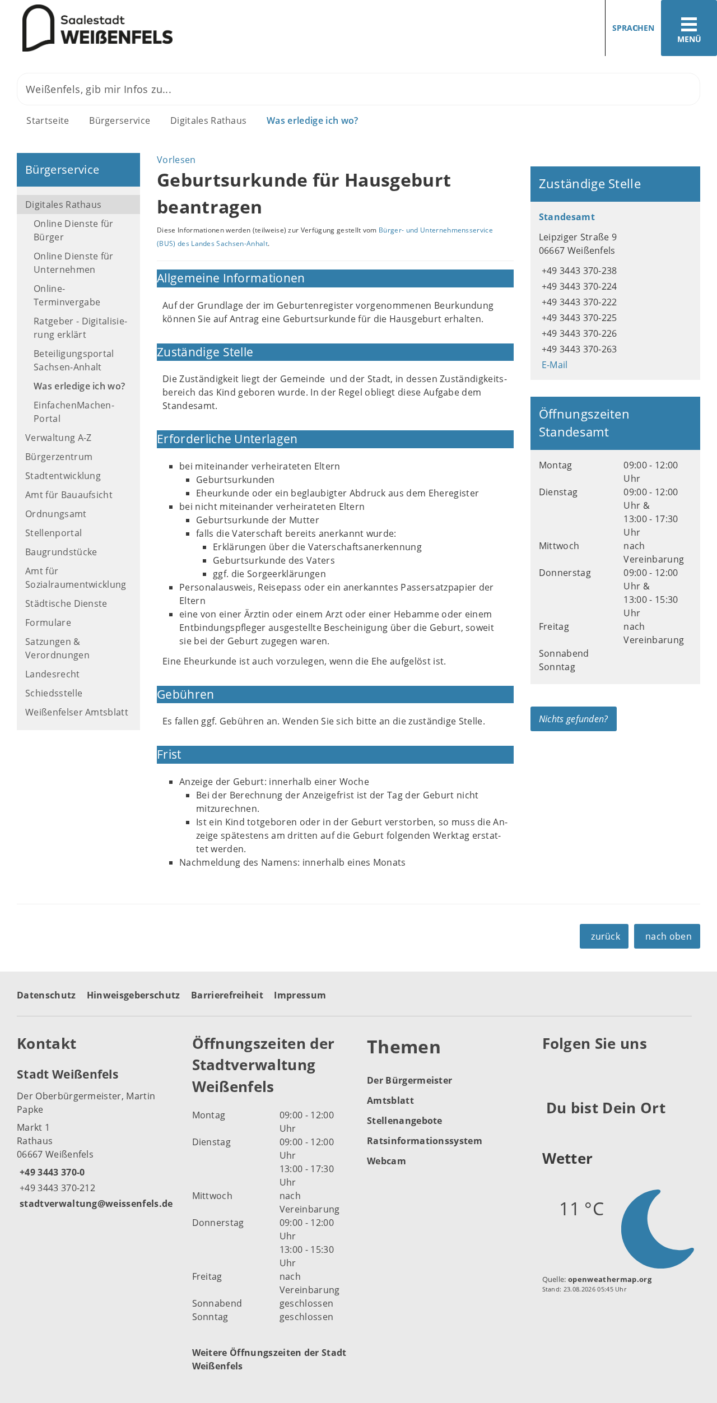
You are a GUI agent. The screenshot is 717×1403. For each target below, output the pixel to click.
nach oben (668, 936)
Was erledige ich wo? (312, 120)
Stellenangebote (405, 1120)
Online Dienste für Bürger (74, 230)
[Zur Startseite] (175, 28)
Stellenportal (53, 533)
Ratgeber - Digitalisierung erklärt (80, 328)
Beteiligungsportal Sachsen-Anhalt (74, 360)
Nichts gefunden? (573, 719)
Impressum (300, 995)
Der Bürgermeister (409, 1080)
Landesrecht (52, 674)
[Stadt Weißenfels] (96, 1138)
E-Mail (553, 365)
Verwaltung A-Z (58, 437)
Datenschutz (46, 995)
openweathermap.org (609, 1279)
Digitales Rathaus (208, 120)
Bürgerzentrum (58, 456)
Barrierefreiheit (227, 995)
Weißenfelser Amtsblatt (76, 712)
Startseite (47, 120)
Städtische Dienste (66, 603)
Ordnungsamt (56, 514)
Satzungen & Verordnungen (57, 648)
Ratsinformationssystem (424, 1141)
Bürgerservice (119, 120)
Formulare (48, 622)
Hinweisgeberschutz (133, 995)
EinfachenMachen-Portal (74, 412)
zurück (605, 936)
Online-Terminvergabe (67, 295)
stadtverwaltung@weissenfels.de (95, 1203)
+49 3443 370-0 (51, 1172)
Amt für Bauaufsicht (69, 495)
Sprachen (633, 27)
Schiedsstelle (53, 693)
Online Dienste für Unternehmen (74, 263)
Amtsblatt (390, 1100)
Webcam (386, 1161)
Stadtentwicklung (63, 476)
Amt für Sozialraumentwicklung (76, 578)
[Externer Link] (552, 1071)
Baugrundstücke (61, 552)
